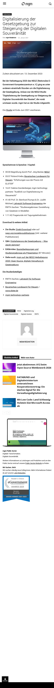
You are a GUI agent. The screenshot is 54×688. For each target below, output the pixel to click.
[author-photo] (27, 335)
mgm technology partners (17, 295)
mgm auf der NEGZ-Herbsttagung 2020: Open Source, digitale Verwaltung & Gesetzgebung (26, 261)
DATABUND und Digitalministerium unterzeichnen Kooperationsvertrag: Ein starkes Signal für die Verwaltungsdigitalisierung (32, 385)
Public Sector (7, 14)
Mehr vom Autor (27, 358)
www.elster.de (11, 290)
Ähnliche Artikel (11, 358)
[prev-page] (4, 412)
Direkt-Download (23, 229)
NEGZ (47, 172)
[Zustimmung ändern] (5, 679)
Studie (9, 110)
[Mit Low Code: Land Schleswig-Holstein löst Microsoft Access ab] (9, 402)
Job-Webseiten (19, 473)
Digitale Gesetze (26, 314)
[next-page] (8, 412)
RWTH (37, 314)
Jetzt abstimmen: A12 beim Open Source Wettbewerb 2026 (34, 366)
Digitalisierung (29, 311)
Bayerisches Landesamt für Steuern (21, 287)
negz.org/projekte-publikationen (20, 233)
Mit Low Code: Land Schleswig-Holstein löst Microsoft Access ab (34, 402)
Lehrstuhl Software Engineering (28, 203)
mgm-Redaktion (11, 38)
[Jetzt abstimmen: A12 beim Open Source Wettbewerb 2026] (9, 367)
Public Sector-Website (33, 463)
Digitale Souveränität (11, 314)
